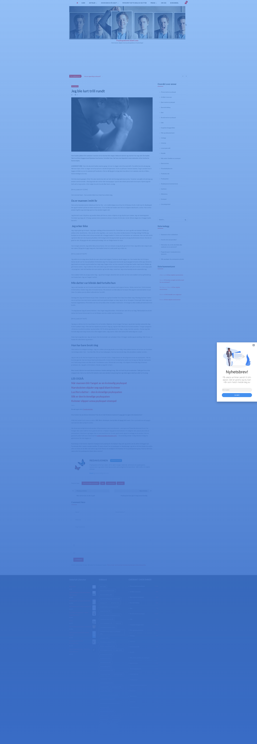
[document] (128, 372)
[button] (253, 345)
